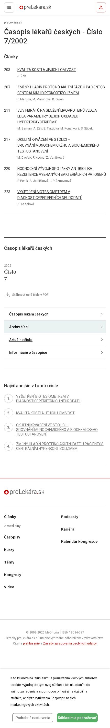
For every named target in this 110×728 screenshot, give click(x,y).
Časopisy (12, 537)
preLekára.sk (26, 9)
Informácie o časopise (28, 352)
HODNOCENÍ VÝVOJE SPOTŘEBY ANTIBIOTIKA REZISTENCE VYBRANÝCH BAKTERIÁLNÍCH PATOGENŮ (61, 172)
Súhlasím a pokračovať (77, 718)
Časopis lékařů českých (28, 314)
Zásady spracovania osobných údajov (69, 643)
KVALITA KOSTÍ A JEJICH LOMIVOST (46, 70)
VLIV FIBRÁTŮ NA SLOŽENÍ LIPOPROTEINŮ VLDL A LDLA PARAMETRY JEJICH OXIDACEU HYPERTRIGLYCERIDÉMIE (57, 116)
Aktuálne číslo (20, 340)
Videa (9, 587)
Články (10, 517)
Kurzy (9, 550)
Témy (9, 562)
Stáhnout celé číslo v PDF (30, 295)
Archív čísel (19, 327)
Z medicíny (12, 526)
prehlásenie (31, 643)
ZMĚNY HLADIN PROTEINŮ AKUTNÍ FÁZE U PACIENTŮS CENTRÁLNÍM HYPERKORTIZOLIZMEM (61, 90)
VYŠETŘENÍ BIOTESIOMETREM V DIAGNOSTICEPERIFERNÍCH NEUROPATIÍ (49, 195)
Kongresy (12, 575)
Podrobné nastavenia (33, 718)
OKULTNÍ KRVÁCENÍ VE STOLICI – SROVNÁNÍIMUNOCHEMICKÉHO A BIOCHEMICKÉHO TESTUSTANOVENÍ (58, 145)
